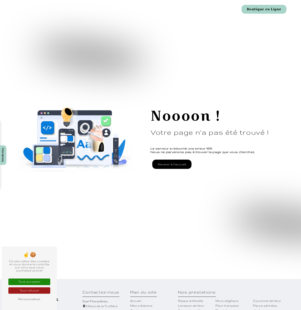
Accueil (46, 9)
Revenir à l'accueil (172, 164)
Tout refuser (29, 290)
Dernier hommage (126, 9)
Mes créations (71, 9)
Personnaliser (29, 299)
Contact (214, 9)
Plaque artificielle (190, 300)
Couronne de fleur (267, 300)
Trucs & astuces (163, 9)
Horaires (3, 155)
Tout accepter (29, 281)
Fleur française (227, 305)
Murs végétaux (227, 300)
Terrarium (192, 9)
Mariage (96, 9)
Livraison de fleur (191, 305)
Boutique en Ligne (264, 9)
